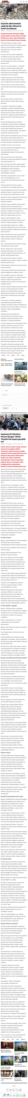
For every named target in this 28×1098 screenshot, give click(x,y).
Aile (8, 355)
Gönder (5, 408)
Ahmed (3, 355)
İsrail (18, 355)
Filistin (3, 1039)
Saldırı (22, 355)
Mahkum (23, 1039)
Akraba (13, 355)
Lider (13, 1039)
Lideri (17, 1039)
